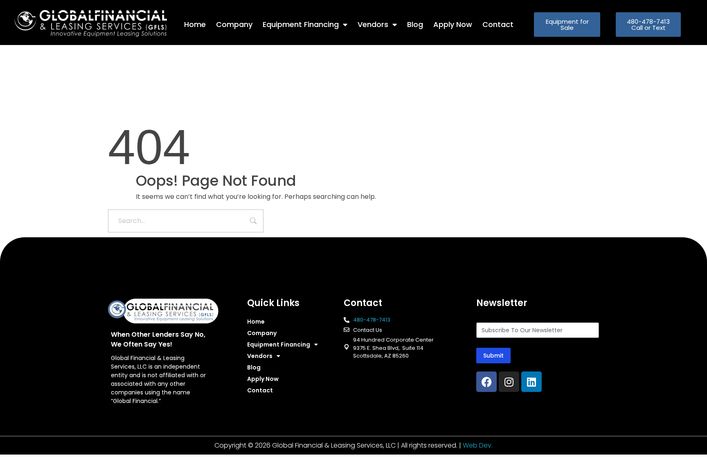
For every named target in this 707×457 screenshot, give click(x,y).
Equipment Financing (301, 24)
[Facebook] (486, 381)
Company (234, 24)
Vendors (373, 24)
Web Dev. (478, 445)
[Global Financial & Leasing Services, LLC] (99, 23)
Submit (493, 355)
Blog (415, 24)
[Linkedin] (531, 381)
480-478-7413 (371, 320)
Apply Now (452, 24)
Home (195, 24)
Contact (497, 24)
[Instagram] (509, 381)
